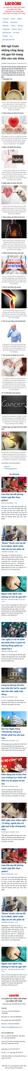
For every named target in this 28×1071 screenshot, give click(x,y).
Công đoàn (6, 29)
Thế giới (5, 36)
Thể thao (5, 22)
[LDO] (14, 485)
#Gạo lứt (7, 466)
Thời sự (13, 26)
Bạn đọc (20, 26)
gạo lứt (3, 75)
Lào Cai (3, 700)
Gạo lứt (3, 605)
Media (19, 19)
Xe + (11, 36)
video (24, 835)
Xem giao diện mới (8, 39)
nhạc (16, 657)
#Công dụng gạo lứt (10, 468)
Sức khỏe (16, 32)
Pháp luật (5, 26)
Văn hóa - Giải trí (17, 29)
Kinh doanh (14, 22)
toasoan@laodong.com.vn (14, 1027)
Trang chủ (6, 19)
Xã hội (13, 19)
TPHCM (11, 748)
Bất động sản (7, 32)
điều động (17, 792)
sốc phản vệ (13, 567)
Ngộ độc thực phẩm (8, 506)
